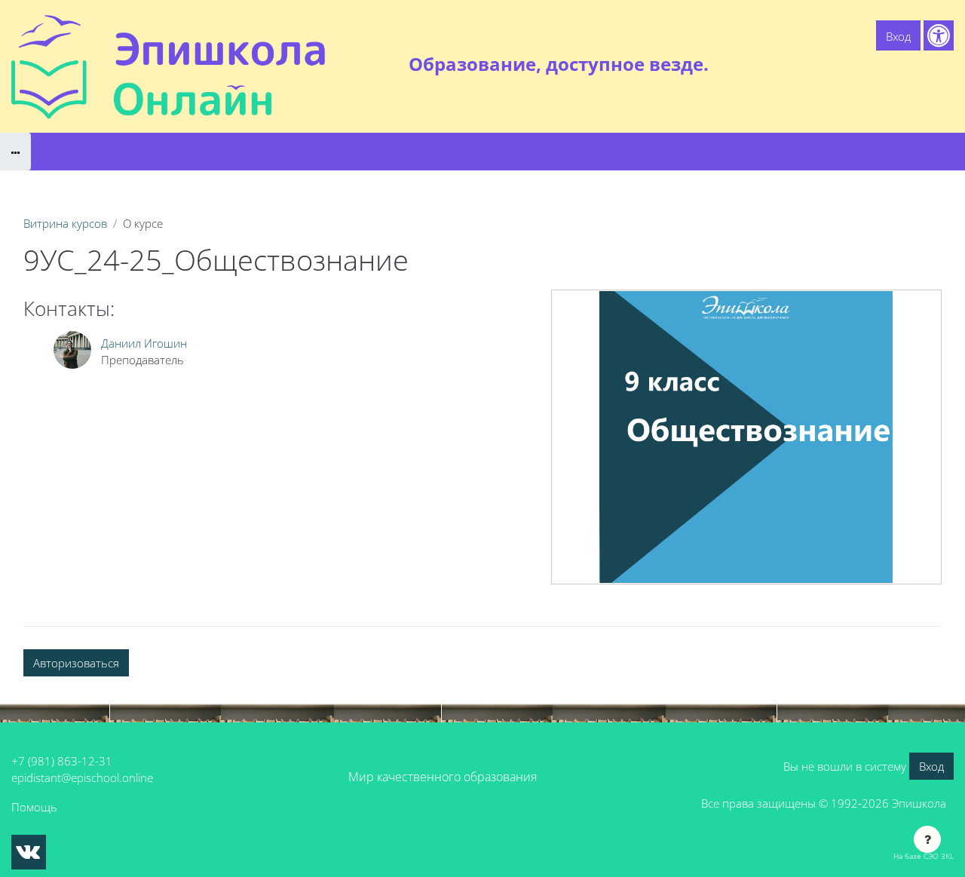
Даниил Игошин (144, 343)
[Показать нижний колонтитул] (927, 839)
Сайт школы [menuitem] (789, 64)
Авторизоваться (76, 662)
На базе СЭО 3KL (923, 856)
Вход (898, 36)
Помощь (34, 806)
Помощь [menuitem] (859, 64)
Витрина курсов (65, 223)
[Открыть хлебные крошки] (15, 151)
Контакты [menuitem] (922, 64)
